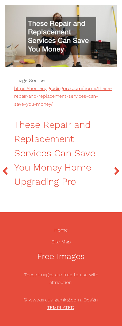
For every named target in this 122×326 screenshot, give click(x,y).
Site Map (61, 242)
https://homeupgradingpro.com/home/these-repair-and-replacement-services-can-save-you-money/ (63, 96)
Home (61, 230)
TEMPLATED (60, 307)
